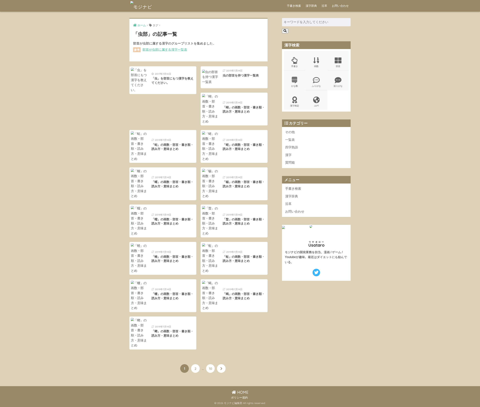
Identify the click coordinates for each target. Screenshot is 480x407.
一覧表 (290, 140)
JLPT (316, 105)
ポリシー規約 (239, 397)
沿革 (324, 5)
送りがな (338, 86)
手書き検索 (294, 5)
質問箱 (290, 162)
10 (210, 368)
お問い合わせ (340, 5)
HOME (242, 392)
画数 (316, 66)
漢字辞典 (311, 5)
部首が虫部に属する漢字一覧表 (164, 49)
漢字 (288, 155)
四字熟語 (291, 147)
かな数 (294, 86)
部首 (338, 66)
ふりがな (316, 86)
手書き (294, 66)
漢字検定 (294, 105)
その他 (290, 132)
